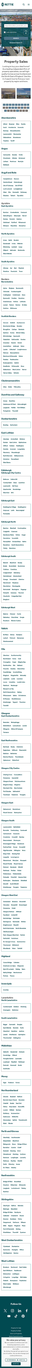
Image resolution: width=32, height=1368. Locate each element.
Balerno (5, 614)
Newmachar (17, 134)
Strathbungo (7, 887)
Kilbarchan (14, 1185)
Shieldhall (24, 880)
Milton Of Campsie (17, 729)
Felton (5, 1107)
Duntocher (6, 1250)
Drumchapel (23, 905)
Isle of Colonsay (8, 185)
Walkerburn (7, 369)
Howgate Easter (8, 1058)
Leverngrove (15, 857)
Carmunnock (7, 834)
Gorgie (22, 617)
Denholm (21, 329)
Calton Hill (14, 479)
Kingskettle (14, 675)
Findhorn (11, 1082)
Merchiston (6, 586)
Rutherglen (6, 880)
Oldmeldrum (7, 137)
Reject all (22, 1360)
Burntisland (7, 659)
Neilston (6, 753)
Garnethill (15, 778)
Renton (16, 1253)
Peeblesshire (14, 359)
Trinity (5, 548)
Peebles (5, 359)
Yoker (14, 948)
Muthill (20, 1161)
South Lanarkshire (9, 1018)
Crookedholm (14, 212)
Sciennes (13, 593)
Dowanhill (14, 905)
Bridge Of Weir (7, 1181)
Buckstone (21, 566)
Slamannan (20, 638)
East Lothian (7, 433)
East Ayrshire (7, 206)
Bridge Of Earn (22, 1144)
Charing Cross (7, 775)
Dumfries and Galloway (12, 395)
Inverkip (6, 990)
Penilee (13, 870)
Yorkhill (19, 948)
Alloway (5, 268)
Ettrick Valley (20, 333)
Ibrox (23, 850)
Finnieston (6, 778)
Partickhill (6, 938)
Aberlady (6, 439)
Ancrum (5, 323)
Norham (18, 1110)
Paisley (23, 1188)
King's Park (6, 854)
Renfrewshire (7, 1175)
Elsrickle (15, 1028)
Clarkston (20, 747)
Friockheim (6, 158)
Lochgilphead (18, 189)
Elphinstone (22, 442)
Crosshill (14, 837)
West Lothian (7, 1261)
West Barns (6, 462)
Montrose (13, 161)
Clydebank (6, 1246)
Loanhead (6, 1062)
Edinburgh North (8, 522)
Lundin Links (21, 682)
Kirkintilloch (7, 726)
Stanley (13, 1167)
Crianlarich (14, 1216)
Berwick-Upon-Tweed (10, 1100)
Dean (15, 482)
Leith (12, 510)
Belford (19, 1096)
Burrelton (6, 1147)
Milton (22, 1250)
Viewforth (6, 596)
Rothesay (24, 192)
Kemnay (5, 131)
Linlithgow (15, 1274)
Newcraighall (20, 510)
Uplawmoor (6, 760)
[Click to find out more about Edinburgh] (8, 93)
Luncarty (23, 1157)
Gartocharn (13, 425)
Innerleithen (7, 346)
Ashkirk (12, 323)
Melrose (5, 353)
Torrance (6, 732)
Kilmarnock (22, 222)
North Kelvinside (8, 928)
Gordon (23, 339)
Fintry (20, 1219)
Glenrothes (21, 669)
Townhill (5, 705)
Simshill (5, 884)
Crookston (6, 837)
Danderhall (13, 1052)
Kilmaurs (6, 226)
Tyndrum (23, 1232)
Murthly (13, 1161)
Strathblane (7, 1232)
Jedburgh (16, 346)
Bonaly (20, 563)
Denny (12, 635)
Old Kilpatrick (7, 1253)
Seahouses (6, 1117)
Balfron (13, 1205)
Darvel (24, 216)
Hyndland (6, 915)
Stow (22, 366)
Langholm (6, 407)
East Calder (23, 1267)
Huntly (23, 124)
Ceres (14, 659)
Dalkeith (6, 1052)
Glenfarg (15, 1154)
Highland (5, 956)
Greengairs (6, 1010)
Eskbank (21, 1052)
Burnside (6, 830)
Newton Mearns (8, 757)
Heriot (20, 343)
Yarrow (24, 369)
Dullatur (16, 1007)
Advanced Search (15, 43)
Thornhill (15, 411)
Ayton (5, 288)
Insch (5, 127)
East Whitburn (7, 1270)
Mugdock (17, 1226)
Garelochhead (7, 182)
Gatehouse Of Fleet (9, 404)
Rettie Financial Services (16, 1336)
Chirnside (6, 291)
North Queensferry (9, 692)
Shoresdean (7, 1120)
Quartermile (7, 489)
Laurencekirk (7, 134)
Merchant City (7, 788)
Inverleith (15, 538)
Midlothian (6, 1046)
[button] (24, 4)
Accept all (16, 1363)
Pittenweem (7, 695)
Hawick (13, 343)
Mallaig (18, 969)
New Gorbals (18, 788)
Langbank (6, 1188)
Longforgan (14, 1157)
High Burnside (7, 850)
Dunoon (16, 179)
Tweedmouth (23, 1120)
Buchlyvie (17, 1212)
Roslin (20, 1065)
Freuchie (6, 669)
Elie (14, 665)
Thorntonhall (7, 1038)
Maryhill (15, 925)
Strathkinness (16, 699)
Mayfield (14, 1062)
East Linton (13, 442)
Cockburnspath (16, 291)
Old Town (15, 486)
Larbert (5, 638)
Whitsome (13, 308)
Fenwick (12, 219)
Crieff (19, 1147)
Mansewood (7, 860)
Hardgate (15, 1250)
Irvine (14, 243)
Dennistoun (16, 809)
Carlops (14, 329)
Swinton (5, 308)
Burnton (5, 212)
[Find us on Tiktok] (16, 1316)
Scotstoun (14, 938)
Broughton (6, 329)
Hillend (14, 1055)
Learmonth (6, 486)
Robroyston (18, 812)
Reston (18, 305)
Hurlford (14, 222)
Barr (15, 268)
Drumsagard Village (9, 844)
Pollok (19, 870)
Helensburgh (18, 182)
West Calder (7, 1284)
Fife (3, 649)
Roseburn (6, 620)
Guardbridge (7, 672)
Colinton (6, 569)
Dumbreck (20, 844)
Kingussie (20, 966)
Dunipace (19, 635)
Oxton (21, 356)
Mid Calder (23, 1277)
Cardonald (23, 830)
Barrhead (6, 747)
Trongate (23, 795)
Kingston (17, 785)
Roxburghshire (8, 363)
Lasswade (18, 1058)
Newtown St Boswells (10, 356)
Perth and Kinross (10, 1131)
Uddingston (17, 1038)
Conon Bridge (7, 962)
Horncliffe (21, 1107)
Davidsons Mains (8, 535)
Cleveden (6, 905)
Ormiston (6, 459)
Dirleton (22, 439)
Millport (5, 250)
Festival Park (7, 847)
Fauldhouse (17, 1270)
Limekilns (12, 682)
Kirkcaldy (23, 675)
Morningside (16, 586)
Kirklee (23, 921)
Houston (6, 1185)
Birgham (11, 288)
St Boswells (15, 366)
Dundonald (6, 243)
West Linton (16, 369)
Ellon (17, 124)
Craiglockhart (7, 573)
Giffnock (14, 750)
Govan (15, 847)
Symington (21, 1034)
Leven (5, 682)
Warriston (12, 548)
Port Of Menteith (8, 1229)
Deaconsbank (7, 840)
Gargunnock (7, 1222)
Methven (6, 1161)
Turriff (12, 141)
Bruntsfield (12, 566)
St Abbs (24, 305)
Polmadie (6, 877)
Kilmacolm (22, 1185)
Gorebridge (6, 1055)
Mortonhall (6, 589)
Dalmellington (7, 216)
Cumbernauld (7, 1007)
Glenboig (23, 1007)
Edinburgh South (8, 556)
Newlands (13, 867)
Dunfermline (7, 665)
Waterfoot (15, 760)
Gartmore (16, 1222)
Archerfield (14, 439)
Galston (19, 219)
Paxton (11, 305)
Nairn (23, 969)
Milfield (12, 1110)
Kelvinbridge (7, 918)
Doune (22, 1216)
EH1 (12, 493)
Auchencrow (21, 323)
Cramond (14, 531)
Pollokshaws (7, 874)
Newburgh (14, 685)
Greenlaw (6, 343)
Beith (10, 240)
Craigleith (6, 531)
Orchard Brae (16, 541)
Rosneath (16, 192)
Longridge (15, 1277)
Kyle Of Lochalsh (8, 969)
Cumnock (24, 212)
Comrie (13, 1147)
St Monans (6, 699)
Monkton (6, 271)
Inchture (23, 1154)
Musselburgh (15, 452)
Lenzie (24, 726)
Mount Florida (7, 864)
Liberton (21, 579)
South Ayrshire (7, 261)
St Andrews (22, 695)
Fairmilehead (7, 576)
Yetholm (16, 373)
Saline (15, 695)
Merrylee (15, 860)
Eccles (12, 333)
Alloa (4, 387)
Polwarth (6, 593)
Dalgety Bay (22, 662)
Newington (15, 589)
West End (6, 493)
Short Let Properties (16, 1333)
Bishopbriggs (15, 722)
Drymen (5, 1219)
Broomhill (22, 901)
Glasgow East (7, 803)
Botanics (15, 901)
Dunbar (5, 442)
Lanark (5, 1034)
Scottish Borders (8, 316)
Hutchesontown (20, 781)
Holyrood (6, 510)
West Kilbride (7, 253)
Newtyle (20, 161)
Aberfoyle (6, 1205)
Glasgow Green (8, 781)
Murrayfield (6, 541)
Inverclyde (6, 984)
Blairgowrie (6, 1144)
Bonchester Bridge (9, 326)
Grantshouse (7, 301)
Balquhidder (7, 1141)
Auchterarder (15, 1137)
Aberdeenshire (8, 118)
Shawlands (15, 880)
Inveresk (13, 449)
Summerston (21, 942)
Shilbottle (15, 1117)
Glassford (6, 1031)
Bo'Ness (5, 635)
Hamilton (14, 1031)
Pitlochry (11, 1164)
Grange (5, 579)
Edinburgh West (8, 607)
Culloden (16, 962)
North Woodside (21, 928)
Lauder (5, 349)
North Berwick (7, 456)
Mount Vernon (7, 812)
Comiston (13, 569)
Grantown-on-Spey (9, 966)
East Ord (18, 1103)
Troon (21, 271)
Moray (4, 1076)
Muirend (5, 867)
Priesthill (14, 877)
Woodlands (6, 948)
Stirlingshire (7, 1199)
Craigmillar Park (16, 596)
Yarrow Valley (7, 373)
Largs (20, 247)
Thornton (22, 702)
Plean (23, 1226)
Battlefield (16, 827)
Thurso (12, 976)
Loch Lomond (7, 189)
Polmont (12, 638)
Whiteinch (15, 945)
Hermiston (6, 538)
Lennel (5, 305)
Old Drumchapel (8, 932)
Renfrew (6, 1191)
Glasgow (5, 713)
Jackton (21, 1031)
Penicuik (6, 1065)
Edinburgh (6, 470)
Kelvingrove (7, 921)
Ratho (24, 541)
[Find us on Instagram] (12, 1310)
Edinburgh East (7, 500)
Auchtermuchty (16, 655)
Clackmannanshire (10, 381)
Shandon (6, 195)
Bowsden (22, 1100)
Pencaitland (15, 459)
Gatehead (6, 222)
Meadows (15, 583)
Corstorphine (22, 528)
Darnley (21, 837)
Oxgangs (23, 589)
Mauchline (14, 226)
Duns (23, 295)
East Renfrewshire (9, 740)
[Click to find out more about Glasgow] (24, 93)
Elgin (4, 1082)
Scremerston (15, 1113)
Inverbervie (12, 127)
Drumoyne (17, 840)
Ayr (11, 268)
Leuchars (20, 679)
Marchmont (7, 583)
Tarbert (12, 195)
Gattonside (15, 339)
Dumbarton (15, 1246)
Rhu (9, 192)
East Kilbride (7, 1028)
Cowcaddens (18, 775)
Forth (22, 1028)
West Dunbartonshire (11, 1240)
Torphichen (22, 1280)
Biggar (5, 1024)
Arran (5, 240)
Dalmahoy (17, 573)
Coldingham (7, 295)
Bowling (5, 425)
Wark (5, 1123)
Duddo (12, 1103)
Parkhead (6, 870)
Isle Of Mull (18, 185)
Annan (5, 401)
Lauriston (21, 482)
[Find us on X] (5, 1310)
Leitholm (23, 301)
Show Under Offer (11, 32)
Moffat (13, 407)
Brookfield (17, 1181)
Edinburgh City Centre (11, 473)
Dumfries (12, 401)
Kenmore (6, 1157)
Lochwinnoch (15, 1188)
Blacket (5, 563)
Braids (5, 566)
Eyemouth (6, 298)
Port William (21, 407)
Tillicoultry (17, 387)
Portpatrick (6, 411)
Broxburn (6, 1267)
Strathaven (13, 1034)
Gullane (12, 446)
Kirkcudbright (22, 404)
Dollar (10, 387)
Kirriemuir (22, 158)
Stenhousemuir (8, 641)
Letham (5, 161)
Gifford (5, 446)
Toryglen (16, 887)
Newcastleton (14, 353)
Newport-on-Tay (8, 689)
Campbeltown (7, 179)
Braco (14, 1144)
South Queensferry (17, 545)
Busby (13, 747)
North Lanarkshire (9, 1000)
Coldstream (16, 295)
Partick (22, 935)
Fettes (18, 535)
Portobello (6, 514)
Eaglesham (6, 750)
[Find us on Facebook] (26, 1310)
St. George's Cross (9, 942)
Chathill (5, 1103)
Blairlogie (6, 1209)
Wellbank (6, 165)
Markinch (6, 685)
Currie (19, 614)
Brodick (16, 240)
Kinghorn (6, 675)
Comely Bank (7, 482)
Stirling (18, 1229)
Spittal (15, 1120)
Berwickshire (7, 282)
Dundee (14, 155)
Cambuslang (15, 830)
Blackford (13, 563)
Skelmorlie (21, 250)
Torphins (6, 141)
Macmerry (6, 452)
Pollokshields (17, 874)
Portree (5, 976)
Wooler (10, 1123)
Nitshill (20, 867)
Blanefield (14, 1209)
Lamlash (14, 247)
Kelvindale (16, 918)
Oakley (19, 692)
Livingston (6, 1277)
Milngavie (6, 729)
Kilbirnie (20, 243)
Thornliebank (19, 757)
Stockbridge (17, 489)
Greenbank (13, 579)
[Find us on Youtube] (8, 1316)
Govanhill (22, 847)
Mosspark (23, 860)
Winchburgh (7, 1287)
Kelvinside (16, 921)
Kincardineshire (15, 131)
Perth (5, 1164)
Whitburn (16, 1284)
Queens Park (22, 877)
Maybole (21, 268)
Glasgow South (7, 820)
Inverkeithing (17, 672)
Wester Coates (16, 620)
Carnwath (12, 1024)
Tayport (15, 702)
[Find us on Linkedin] (19, 1310)
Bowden (19, 326)
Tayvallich (20, 195)
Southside (6, 1068)
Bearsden (6, 722)
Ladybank (6, 679)
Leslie (13, 679)
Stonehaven (17, 137)
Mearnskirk (22, 750)
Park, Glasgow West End (11, 935)
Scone (18, 1164)
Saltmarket (16, 791)
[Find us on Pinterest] (23, 1316)
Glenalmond (7, 1154)
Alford (5, 124)
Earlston (6, 333)
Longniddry (21, 449)
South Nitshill (14, 884)
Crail (19, 659)
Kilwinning (6, 247)
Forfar (21, 155)
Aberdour (6, 655)
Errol (18, 1151)
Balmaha (20, 1205)
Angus (4, 148)
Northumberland (9, 1090)
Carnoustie (6, 155)
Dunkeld (6, 1151)
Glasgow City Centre (10, 768)
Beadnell (13, 1096)
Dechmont (14, 1267)
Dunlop (5, 219)
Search (16, 38)
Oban (5, 192)
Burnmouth (19, 288)
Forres (18, 1082)
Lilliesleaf (12, 349)
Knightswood (7, 925)
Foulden (14, 298)
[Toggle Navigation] (29, 4)
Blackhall (13, 528)
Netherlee (13, 753)
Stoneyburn (14, 1280)
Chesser (12, 614)
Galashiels (6, 339)
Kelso (22, 346)
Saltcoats (13, 250)
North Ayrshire (7, 234)
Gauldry (13, 669)
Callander (6, 1216)
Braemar (11, 124)
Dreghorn (6, 599)
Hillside (14, 158)
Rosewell (13, 1065)
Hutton (15, 301)
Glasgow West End (9, 895)
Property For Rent (16, 1331)
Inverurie (21, 127)
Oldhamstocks (18, 456)
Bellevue (6, 479)
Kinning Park (16, 854)
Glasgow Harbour (8, 911)
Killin (4, 1226)
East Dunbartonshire (10, 716)
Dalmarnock (7, 809)
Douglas (19, 1024)
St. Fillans (6, 1167)
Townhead (6, 795)
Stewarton (22, 226)
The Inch (21, 593)
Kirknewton (7, 1274)
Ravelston (6, 545)
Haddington (20, 446)
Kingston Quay (8, 785)
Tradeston (14, 795)
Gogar (24, 535)
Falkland (19, 665)
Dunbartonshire (9, 419)
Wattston (15, 1010)
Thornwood (6, 945)
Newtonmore (17, 972)
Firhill (13, 908)
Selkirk (16, 363)
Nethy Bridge (7, 972)
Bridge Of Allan (8, 1212)
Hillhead (18, 911)
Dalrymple (17, 216)
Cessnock (16, 834)
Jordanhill (14, 915)
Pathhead (21, 1062)
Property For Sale (16, 1328)
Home (3, 10)
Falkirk (4, 628)
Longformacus (22, 349)
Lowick (5, 1110)
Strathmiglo (7, 702)
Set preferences (11, 1360)
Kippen (10, 1226)
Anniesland (6, 901)
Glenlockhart (17, 576)
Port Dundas (7, 791)
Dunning (13, 1151)
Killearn (23, 1222)
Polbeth (5, 1280)
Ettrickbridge (7, 336)
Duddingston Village (9, 507)
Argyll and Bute (8, 172)
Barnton (5, 528)
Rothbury (6, 1113)
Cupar (14, 662)
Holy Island (12, 1107)
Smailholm (6, 366)
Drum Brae (14, 617)
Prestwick (14, 271)
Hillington (17, 850)
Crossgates (7, 662)
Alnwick (5, 1096)
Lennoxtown (17, 726)
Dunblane (13, 1219)
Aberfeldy (6, 1137)
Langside (6, 857)
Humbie (5, 449)
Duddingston (22, 507)
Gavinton (21, 298)
